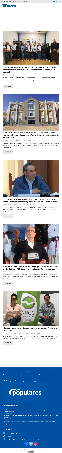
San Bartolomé (34, 272)
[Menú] (56, 6)
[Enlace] (9, 5)
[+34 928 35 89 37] (5, 436)
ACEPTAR (31, 451)
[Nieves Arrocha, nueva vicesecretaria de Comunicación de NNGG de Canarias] (31, 308)
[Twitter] (56, 1)
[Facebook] (54, 1)
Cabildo (25, 140)
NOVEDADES (28, 75)
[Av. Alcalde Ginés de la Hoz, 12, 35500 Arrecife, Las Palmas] (5, 439)
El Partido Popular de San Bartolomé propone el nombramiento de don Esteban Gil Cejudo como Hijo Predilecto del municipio (30, 267)
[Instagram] (59, 1)
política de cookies (36, 450)
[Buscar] (60, 5)
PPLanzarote (35, 75)
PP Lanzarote (18, 75)
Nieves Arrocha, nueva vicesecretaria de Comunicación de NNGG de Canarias (30, 329)
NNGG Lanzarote (29, 333)
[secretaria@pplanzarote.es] (5, 433)
